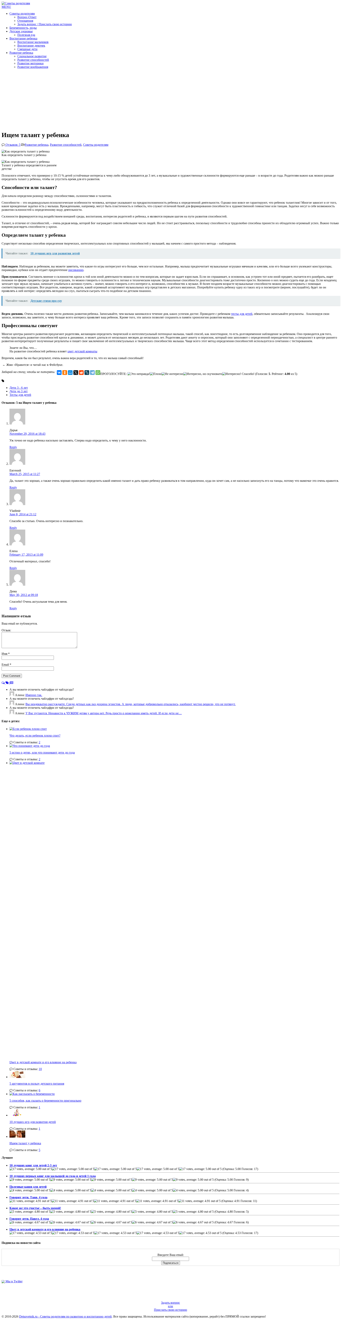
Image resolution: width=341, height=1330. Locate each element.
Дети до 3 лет (18, 391)
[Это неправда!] (138, 374)
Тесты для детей (20, 394)
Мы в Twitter (13, 1281)
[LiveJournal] (86, 372)
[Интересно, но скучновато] (202, 374)
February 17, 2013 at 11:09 (26, 554)
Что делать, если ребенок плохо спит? (34, 735)
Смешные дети (27, 49)
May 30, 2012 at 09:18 (23, 595)
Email (6, 664)
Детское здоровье (21, 31)
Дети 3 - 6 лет (18, 387)
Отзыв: (6, 630)
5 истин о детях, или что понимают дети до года (42, 752)
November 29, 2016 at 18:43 (27, 433)
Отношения (25, 20)
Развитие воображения (32, 67)
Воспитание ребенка (23, 38)
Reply (13, 447)
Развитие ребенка (21, 52)
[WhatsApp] (98, 372)
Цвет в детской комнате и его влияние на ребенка (43, 1062)
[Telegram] (92, 372)
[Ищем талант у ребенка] (17, 1136)
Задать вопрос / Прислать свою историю (44, 24)
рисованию (75, 270)
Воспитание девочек (31, 45)
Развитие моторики (30, 63)
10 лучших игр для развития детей (32, 1122)
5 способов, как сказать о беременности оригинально (45, 1100)
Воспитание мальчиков (33, 42)
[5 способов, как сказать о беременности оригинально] (32, 1094)
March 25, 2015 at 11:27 (24, 474)
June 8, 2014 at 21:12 (22, 514)
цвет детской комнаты (82, 351)
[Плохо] (156, 374)
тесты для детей (241, 313)
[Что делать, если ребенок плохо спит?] (28, 728)
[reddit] (81, 372)
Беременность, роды (23, 27)
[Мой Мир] (70, 372)
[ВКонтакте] (59, 372)
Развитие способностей (33, 59)
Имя (5, 653)
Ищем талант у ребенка (25, 1143)
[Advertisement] (170, 99)
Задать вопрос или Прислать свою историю (170, 1306)
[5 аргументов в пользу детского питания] (17, 1077)
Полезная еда (26, 35)
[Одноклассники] (64, 372)
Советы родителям (22, 13)
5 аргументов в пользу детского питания (36, 1083)
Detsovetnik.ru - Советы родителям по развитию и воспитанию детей (65, 1316)
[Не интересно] (172, 374)
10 (40, 1069)
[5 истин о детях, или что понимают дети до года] (29, 745)
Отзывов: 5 (13, 144)
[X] (75, 372)
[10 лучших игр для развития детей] (17, 1115)
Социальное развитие (32, 56)
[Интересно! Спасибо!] (238, 374)
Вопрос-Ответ (27, 17)
